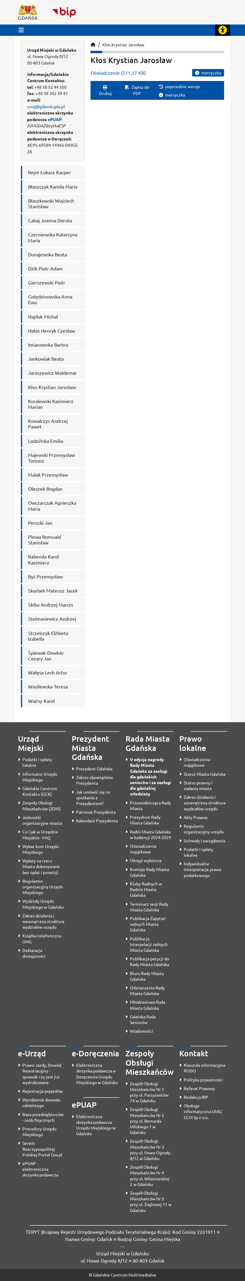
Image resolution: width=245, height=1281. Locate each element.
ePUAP (55, 119)
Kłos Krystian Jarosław (123, 44)
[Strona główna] (93, 44)
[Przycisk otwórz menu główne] (21, 30)
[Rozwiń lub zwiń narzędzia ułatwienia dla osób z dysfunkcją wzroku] (222, 30)
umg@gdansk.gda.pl (46, 106)
